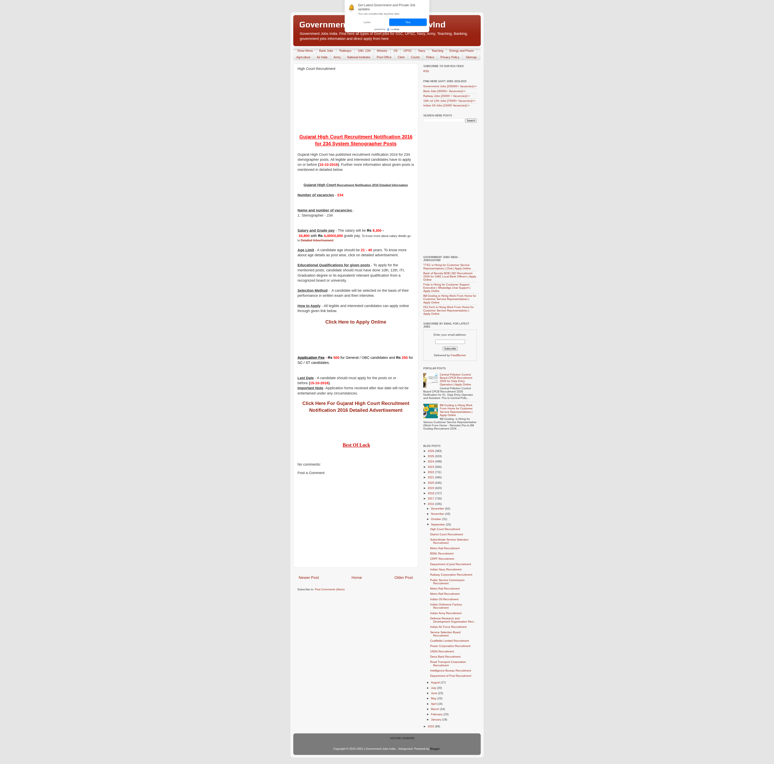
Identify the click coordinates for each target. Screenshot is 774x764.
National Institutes (358, 57)
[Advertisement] (356, 103)
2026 (431, 451)
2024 (431, 461)
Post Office (384, 57)
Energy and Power (461, 50)
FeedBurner (458, 355)
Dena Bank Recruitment (445, 656)
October (436, 519)
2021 (431, 477)
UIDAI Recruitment (442, 651)
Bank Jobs (326, 50)
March (435, 709)
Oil (395, 50)
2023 (431, 466)
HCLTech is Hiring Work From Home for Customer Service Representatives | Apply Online (448, 310)
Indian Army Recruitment (446, 613)
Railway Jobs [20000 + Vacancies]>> (446, 96)
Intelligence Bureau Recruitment (450, 670)
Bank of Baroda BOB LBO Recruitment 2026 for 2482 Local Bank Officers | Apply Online (449, 276)
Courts (415, 57)
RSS (426, 71)
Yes (407, 22)
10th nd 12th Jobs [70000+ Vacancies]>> (449, 100)
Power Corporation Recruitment (450, 646)
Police (430, 57)
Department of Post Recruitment (450, 675)
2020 (431, 482)
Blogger (435, 748)
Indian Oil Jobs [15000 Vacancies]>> (446, 105)
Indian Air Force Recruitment (448, 626)
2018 (431, 493)
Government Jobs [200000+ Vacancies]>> (450, 86)
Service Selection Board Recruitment (445, 634)
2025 (431, 456)
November (438, 513)
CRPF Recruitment (442, 558)
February (437, 714)
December (438, 508)
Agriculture (303, 57)
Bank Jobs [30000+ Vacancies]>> (444, 91)
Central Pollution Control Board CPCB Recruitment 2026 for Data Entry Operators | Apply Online (456, 379)
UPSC (408, 50)
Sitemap (471, 57)
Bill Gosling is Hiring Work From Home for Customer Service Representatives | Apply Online (449, 299)
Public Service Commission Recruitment (447, 582)
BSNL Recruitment (442, 553)
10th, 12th (364, 50)
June (434, 693)
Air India (322, 57)
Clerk (401, 57)
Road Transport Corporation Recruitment (448, 663)
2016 (431, 504)
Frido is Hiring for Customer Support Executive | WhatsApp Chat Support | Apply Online (446, 288)
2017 (431, 498)
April (434, 703)
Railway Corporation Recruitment (451, 574)
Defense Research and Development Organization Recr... (453, 620)
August (436, 682)
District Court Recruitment (446, 534)
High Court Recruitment (445, 529)
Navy (421, 50)
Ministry (382, 50)
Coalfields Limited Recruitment (449, 640)
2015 (431, 726)
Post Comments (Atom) (330, 589)
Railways (345, 50)
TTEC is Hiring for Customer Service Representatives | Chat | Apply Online (447, 267)
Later (367, 22)
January (436, 719)
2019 (431, 488)
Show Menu (305, 50)
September (438, 524)
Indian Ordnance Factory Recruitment (446, 606)
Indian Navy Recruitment (446, 569)
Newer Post (309, 577)
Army (337, 57)
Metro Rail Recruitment (445, 548)
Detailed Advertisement (317, 240)
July (434, 687)
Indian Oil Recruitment (444, 599)
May (434, 698)
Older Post (403, 577)
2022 (431, 472)
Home (357, 577)
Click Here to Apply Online (355, 322)
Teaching (437, 50)
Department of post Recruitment (450, 564)
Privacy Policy (449, 57)
